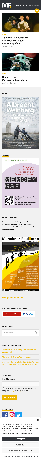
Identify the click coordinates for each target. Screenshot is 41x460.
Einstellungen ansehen (20, 451)
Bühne (4, 34)
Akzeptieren (20, 439)
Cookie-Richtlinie (8, 456)
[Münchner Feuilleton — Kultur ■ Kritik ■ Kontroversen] (20, 5)
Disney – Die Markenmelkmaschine (14, 78)
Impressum (34, 456)
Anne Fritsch (9, 46)
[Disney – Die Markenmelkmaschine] (20, 62)
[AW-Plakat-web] (20, 148)
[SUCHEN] (36, 332)
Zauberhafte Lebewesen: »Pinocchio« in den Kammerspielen (15, 40)
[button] (38, 420)
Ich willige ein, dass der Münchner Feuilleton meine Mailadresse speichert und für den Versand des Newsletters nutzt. (19, 390)
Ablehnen (20, 445)
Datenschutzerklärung (22, 456)
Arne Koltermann (10, 83)
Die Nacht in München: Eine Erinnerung (16, 357)
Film (4, 74)
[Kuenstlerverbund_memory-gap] (20, 207)
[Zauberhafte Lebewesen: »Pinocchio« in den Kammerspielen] (20, 22)
